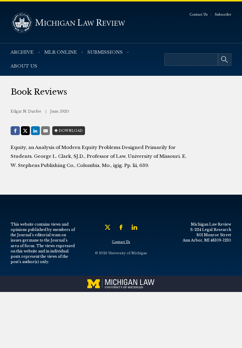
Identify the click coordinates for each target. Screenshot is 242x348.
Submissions (105, 52)
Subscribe (223, 15)
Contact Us (198, 15)
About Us (24, 66)
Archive (22, 52)
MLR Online (60, 52)
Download (71, 131)
